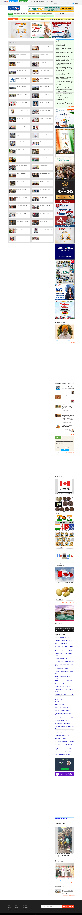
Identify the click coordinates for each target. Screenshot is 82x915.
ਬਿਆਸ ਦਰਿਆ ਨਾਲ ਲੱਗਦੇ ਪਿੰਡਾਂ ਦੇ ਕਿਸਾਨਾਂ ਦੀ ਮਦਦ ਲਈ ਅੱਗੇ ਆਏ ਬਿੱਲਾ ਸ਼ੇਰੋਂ (64, 98)
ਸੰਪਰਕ (52, 1)
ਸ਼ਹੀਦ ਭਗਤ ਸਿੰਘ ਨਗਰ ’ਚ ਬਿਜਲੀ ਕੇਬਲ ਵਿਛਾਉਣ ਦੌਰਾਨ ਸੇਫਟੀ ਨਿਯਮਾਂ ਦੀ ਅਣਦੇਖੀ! (64, 90)
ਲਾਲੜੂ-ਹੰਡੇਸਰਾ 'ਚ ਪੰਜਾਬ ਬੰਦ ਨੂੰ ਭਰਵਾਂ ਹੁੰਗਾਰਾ (63, 87)
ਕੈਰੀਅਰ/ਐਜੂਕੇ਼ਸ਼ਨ (27, 16)
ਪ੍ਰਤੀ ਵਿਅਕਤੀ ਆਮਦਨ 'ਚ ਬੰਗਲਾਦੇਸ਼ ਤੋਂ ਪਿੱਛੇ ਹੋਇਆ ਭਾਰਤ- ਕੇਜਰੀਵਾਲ (64, 94)
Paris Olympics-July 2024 (61, 707)
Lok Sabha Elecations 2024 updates (64, 741)
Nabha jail (58, 697)
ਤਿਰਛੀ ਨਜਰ (19, 16)
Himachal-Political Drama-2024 (63, 751)
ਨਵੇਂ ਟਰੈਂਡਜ (50, 16)
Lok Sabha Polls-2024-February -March (64, 745)
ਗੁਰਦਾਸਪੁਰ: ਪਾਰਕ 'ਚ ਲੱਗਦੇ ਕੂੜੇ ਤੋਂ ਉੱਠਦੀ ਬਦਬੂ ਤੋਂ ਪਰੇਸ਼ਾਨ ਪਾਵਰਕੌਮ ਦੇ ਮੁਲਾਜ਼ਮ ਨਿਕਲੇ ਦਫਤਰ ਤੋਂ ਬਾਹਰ (64, 102)
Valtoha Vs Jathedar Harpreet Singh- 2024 (63, 677)
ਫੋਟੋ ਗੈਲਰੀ (44, 13)
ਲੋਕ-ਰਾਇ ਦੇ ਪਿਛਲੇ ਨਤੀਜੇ (70, 452)
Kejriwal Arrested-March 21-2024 (64, 749)
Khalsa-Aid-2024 (59, 704)
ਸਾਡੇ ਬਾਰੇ (30, 1)
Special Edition (61, 819)
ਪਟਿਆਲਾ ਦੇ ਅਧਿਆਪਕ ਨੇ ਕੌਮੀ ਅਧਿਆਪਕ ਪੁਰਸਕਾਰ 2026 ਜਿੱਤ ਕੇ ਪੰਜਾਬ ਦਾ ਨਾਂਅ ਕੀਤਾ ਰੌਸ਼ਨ (65, 60)
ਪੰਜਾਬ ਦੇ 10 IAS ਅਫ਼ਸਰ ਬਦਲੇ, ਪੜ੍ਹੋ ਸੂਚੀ (69, 19)
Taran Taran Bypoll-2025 (61, 643)
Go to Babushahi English (13, 1)
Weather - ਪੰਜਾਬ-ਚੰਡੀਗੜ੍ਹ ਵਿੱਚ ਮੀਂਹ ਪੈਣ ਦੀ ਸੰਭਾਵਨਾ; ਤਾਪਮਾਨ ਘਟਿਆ (63, 44)
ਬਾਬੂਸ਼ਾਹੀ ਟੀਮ (35, 1)
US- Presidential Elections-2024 (63, 668)
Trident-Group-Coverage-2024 (63, 723)
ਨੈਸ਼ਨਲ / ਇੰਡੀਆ (32, 13)
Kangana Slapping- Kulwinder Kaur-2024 (64, 727)
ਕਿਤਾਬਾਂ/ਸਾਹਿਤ (43, 16)
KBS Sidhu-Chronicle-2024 (62, 738)
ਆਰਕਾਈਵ (39, 1)
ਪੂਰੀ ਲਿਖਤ (65, 768)
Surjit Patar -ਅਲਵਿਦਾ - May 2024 (63, 735)
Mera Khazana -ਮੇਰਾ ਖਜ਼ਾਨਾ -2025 (63, 640)
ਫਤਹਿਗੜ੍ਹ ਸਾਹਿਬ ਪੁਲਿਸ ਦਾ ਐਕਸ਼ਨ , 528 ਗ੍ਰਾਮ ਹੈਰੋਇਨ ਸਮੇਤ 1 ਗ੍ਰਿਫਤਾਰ (64, 73)
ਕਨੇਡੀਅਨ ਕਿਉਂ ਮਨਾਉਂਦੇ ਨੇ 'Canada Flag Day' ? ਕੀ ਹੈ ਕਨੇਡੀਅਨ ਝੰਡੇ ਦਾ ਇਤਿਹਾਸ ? (64, 494)
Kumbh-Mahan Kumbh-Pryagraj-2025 (64, 654)
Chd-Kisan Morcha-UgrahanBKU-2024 (64, 690)
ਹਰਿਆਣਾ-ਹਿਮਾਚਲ (24, 13)
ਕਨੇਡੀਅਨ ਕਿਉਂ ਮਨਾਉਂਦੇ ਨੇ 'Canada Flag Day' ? (64, 582)
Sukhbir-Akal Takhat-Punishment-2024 (64, 665)
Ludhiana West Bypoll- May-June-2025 (64, 647)
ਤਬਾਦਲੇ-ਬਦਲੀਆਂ (16, 13)
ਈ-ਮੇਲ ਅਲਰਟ (11, 16)
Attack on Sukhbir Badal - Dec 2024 (64, 661)
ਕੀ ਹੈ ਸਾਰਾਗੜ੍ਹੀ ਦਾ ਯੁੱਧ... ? (60, 547)
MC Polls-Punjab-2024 (61, 658)
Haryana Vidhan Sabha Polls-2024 (64, 694)
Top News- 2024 (59, 683)
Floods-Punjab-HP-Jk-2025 (62, 637)
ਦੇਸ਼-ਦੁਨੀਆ (38, 13)
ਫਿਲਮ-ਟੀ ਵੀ (35, 16)
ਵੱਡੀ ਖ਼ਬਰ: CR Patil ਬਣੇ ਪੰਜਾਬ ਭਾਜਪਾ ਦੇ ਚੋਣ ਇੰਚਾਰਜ (63, 49)
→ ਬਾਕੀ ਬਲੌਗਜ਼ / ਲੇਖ (70, 434)
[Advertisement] (64, 363)
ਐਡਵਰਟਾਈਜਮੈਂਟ (44, 1)
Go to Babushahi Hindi (24, 1)
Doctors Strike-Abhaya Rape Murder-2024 (62, 700)
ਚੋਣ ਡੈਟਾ (48, 1)
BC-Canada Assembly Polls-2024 (64, 681)
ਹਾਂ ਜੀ (58, 447)
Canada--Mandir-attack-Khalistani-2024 (64, 672)
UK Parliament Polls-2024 (62, 710)
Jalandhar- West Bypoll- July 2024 (64, 720)
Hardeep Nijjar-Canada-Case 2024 (64, 717)
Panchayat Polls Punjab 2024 (63, 686)
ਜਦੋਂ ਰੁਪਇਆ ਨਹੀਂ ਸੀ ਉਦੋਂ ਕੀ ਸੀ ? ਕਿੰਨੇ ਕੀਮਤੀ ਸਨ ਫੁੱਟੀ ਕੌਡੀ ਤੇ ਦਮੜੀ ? (64, 512)
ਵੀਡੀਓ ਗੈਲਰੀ (49, 13)
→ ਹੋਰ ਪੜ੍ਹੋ (72, 342)
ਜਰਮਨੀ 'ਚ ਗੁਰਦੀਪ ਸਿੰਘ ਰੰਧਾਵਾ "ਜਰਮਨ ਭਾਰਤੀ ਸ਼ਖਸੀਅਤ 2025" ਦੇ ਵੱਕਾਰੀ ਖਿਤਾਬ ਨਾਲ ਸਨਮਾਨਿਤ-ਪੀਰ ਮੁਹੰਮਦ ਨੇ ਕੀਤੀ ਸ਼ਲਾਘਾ (64, 69)
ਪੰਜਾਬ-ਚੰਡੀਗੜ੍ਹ (25, 905)
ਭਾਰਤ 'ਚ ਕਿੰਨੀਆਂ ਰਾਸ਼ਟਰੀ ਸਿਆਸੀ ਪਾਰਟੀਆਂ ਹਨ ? (64, 530)
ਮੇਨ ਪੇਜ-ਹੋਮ (10, 13)
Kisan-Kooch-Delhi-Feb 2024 (62, 754)
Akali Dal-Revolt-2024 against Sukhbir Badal (63, 714)
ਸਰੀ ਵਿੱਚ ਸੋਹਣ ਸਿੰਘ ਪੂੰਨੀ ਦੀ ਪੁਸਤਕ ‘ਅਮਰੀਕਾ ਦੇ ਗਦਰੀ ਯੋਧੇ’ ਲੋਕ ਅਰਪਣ (64, 64)
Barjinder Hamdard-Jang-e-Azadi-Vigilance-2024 (64, 732)
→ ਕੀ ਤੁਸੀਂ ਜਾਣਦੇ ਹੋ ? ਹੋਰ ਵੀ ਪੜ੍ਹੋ (68, 602)
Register (76, 3)
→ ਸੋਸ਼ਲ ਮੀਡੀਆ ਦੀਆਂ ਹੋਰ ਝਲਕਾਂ (68, 895)
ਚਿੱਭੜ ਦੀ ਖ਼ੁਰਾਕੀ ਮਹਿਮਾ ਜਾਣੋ (60, 599)
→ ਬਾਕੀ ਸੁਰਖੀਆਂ (70, 106)
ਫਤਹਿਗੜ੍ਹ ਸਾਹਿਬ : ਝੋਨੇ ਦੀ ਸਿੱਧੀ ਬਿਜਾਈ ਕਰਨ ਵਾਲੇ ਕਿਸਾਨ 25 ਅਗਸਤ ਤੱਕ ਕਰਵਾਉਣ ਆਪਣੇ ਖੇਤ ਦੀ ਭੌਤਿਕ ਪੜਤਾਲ (64, 83)
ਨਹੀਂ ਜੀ (67, 447)
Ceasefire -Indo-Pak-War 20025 (63, 651)
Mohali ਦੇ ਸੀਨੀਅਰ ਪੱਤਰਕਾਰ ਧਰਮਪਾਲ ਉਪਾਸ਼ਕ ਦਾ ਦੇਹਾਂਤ (40, 19)
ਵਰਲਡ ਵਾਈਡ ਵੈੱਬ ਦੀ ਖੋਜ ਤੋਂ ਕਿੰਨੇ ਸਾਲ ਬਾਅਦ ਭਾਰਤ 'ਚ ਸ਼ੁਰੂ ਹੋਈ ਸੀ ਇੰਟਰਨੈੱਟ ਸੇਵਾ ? (64, 564)
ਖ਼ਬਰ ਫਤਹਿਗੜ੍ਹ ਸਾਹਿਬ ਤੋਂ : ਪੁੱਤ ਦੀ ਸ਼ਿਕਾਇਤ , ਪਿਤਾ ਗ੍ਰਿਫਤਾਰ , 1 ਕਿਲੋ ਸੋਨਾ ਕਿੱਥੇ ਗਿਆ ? (65, 78)
